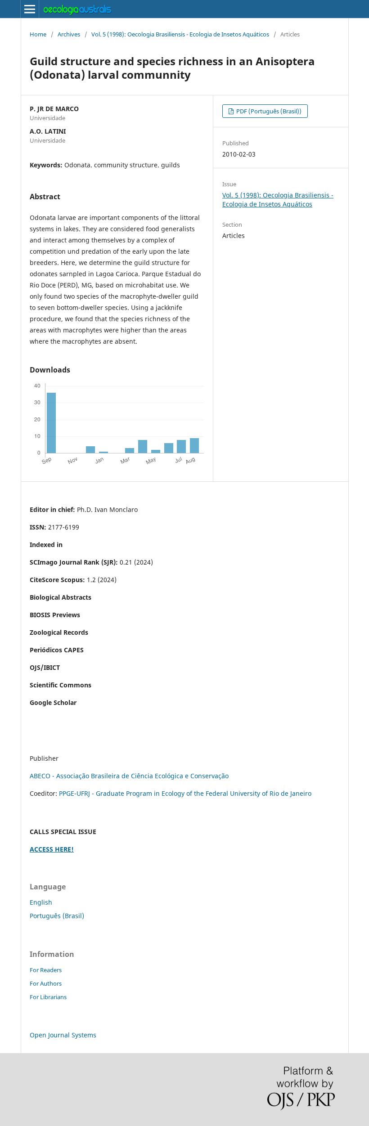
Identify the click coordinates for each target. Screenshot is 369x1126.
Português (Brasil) (57, 915)
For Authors (46, 983)
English (41, 902)
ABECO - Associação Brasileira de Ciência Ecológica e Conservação (129, 776)
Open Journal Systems (63, 1035)
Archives (69, 34)
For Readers (46, 970)
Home (38, 34)
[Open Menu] (30, 9)
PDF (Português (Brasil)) (268, 111)
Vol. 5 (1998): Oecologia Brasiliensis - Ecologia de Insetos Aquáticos (180, 34)
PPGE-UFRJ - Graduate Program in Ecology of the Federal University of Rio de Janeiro (185, 793)
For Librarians (48, 997)
